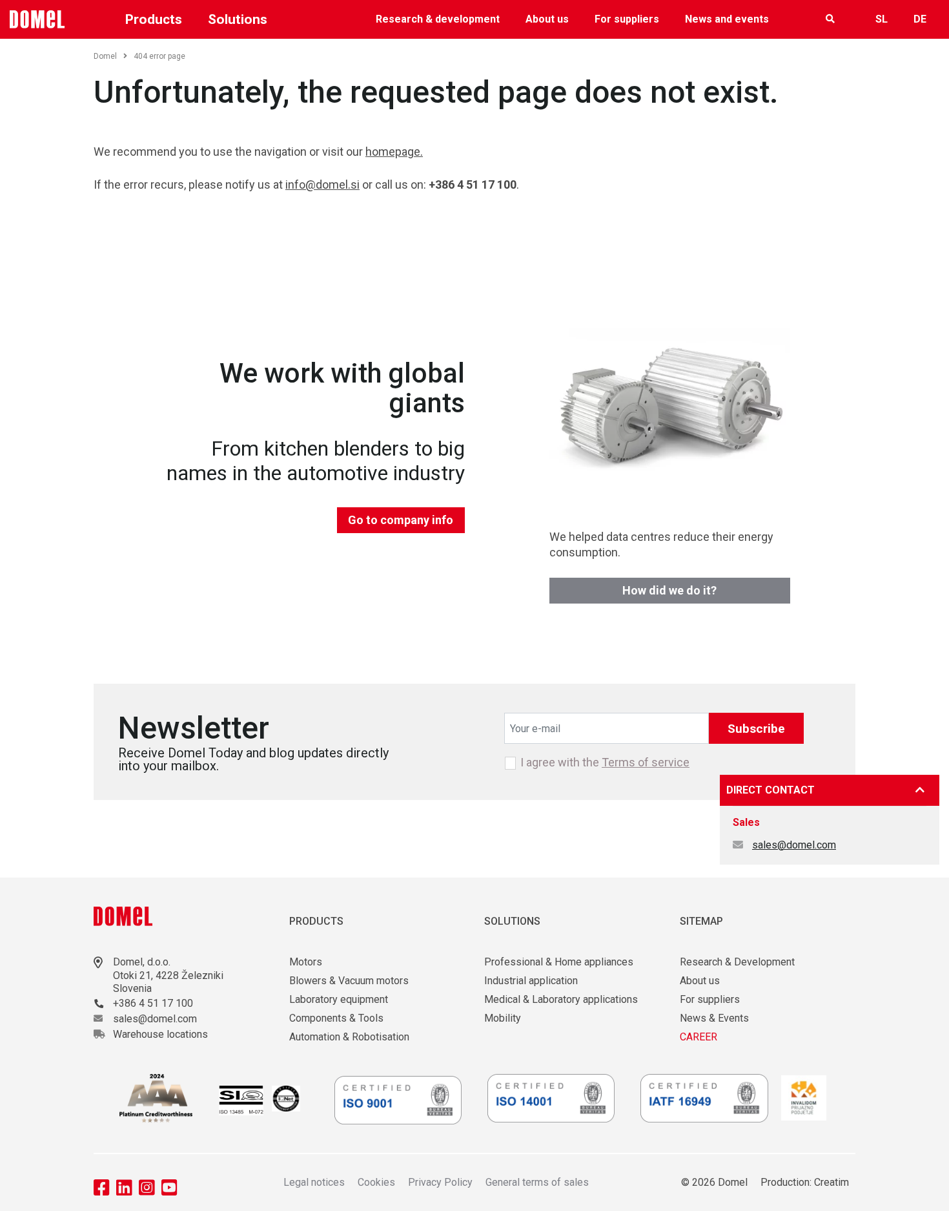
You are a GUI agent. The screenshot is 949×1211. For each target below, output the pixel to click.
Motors (305, 962)
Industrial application (531, 980)
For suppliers (627, 19)
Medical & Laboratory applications (561, 999)
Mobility (502, 1018)
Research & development (438, 19)
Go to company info (400, 520)
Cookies (376, 1182)
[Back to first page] (37, 19)
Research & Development (737, 962)
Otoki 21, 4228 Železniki (168, 975)
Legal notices (314, 1182)
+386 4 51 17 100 (153, 1003)
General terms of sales (537, 1182)
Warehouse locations (160, 1034)
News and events (727, 19)
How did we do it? (669, 590)
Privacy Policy (440, 1182)
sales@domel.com (794, 845)
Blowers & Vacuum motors (349, 980)
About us (547, 19)
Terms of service (645, 762)
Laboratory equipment (338, 999)
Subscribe (756, 728)
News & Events (714, 1018)
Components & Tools (336, 1018)
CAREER (698, 1037)
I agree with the (604, 762)
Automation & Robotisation (349, 1037)
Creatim (831, 1182)
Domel (105, 56)
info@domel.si (322, 184)
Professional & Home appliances (558, 962)
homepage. (394, 151)
